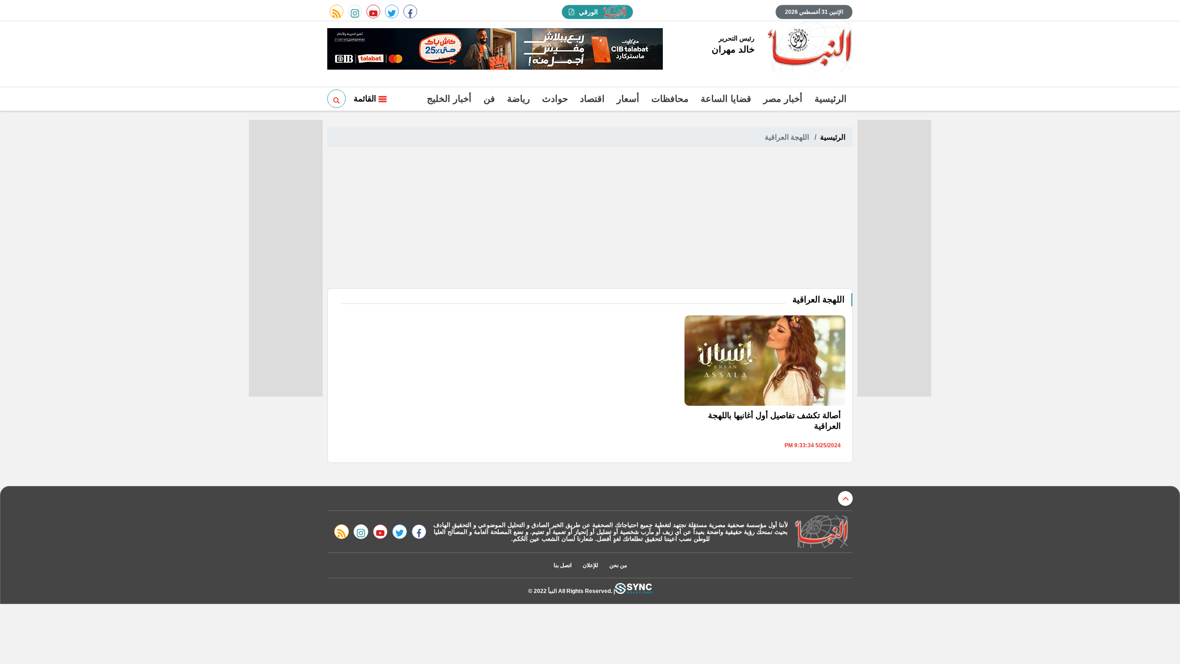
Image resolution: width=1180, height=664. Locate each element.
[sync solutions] (633, 591)
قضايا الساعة (726, 99)
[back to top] (845, 498)
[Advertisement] (590, 219)
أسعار (628, 99)
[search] (336, 98)
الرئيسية (830, 99)
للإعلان (590, 565)
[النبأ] (808, 48)
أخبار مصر (782, 99)
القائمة (366, 98)
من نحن (618, 565)
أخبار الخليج (449, 99)
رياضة (518, 99)
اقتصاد (592, 99)
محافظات (670, 99)
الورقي (588, 12)
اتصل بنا (563, 565)
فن (489, 99)
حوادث (555, 99)
